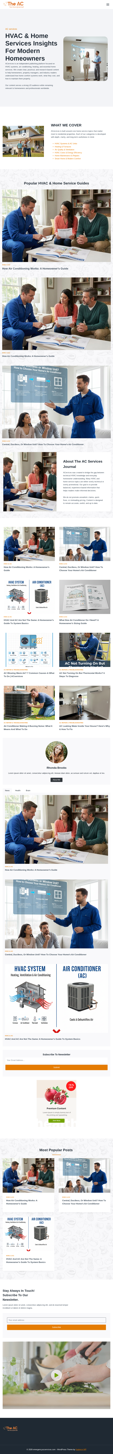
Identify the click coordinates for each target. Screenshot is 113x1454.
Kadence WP (81, 1449)
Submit (56, 1067)
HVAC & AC (6, 265)
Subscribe (56, 1327)
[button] (56, 1375)
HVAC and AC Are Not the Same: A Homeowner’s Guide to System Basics (42, 1039)
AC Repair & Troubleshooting (16, 670)
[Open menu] (107, 4)
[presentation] (56, 225)
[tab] (7, 790)
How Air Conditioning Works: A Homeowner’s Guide (35, 268)
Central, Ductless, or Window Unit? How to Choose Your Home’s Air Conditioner (43, 444)
